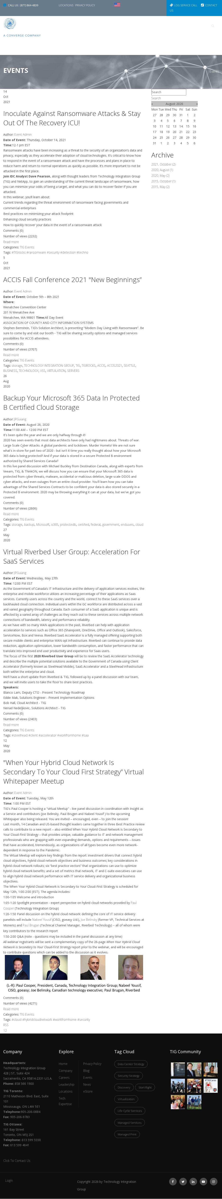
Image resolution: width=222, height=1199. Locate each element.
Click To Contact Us (16, 1161)
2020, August (162, 170)
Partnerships (74, 45)
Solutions (113, 26)
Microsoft (42, 524)
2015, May (160, 187)
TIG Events (27, 247)
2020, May (160, 176)
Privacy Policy (85, 5)
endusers (127, 524)
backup (29, 524)
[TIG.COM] (27, 27)
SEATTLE (129, 365)
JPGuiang (20, 419)
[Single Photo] (178, 1065)
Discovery (124, 1087)
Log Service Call (185, 5)
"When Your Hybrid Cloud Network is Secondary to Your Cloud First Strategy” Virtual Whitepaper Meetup (73, 772)
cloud (139, 524)
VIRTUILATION (56, 371)
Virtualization (126, 1099)
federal (96, 524)
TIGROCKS (89, 365)
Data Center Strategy (131, 1064)
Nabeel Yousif (41, 920)
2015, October (163, 181)
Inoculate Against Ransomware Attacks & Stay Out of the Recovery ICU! (71, 118)
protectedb (68, 524)
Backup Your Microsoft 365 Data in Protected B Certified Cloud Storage (71, 402)
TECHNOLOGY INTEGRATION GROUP (49, 365)
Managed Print (127, 1134)
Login (9, 1180)
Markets (88, 26)
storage (17, 365)
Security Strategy (128, 1076)
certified (83, 524)
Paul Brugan (31, 925)
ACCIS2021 (114, 365)
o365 (54, 524)
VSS (42, 371)
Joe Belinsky (89, 920)
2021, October (163, 164)
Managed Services (129, 1123)
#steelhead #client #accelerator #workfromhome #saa (50, 735)
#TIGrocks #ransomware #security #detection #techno (50, 252)
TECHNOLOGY (28, 371)
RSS (5, 1025)
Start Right (145, 1087)
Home (68, 26)
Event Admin (23, 134)
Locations (66, 5)
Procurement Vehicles (150, 26)
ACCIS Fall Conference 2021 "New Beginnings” (72, 279)
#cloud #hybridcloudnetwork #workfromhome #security (51, 1019)
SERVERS (73, 371)
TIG (78, 365)
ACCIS (101, 365)
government (110, 524)
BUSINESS (10, 371)
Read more (11, 242)
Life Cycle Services (130, 1111)
